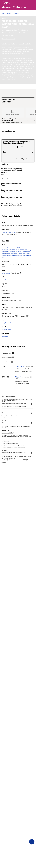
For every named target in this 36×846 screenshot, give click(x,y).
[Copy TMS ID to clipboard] (31, 413)
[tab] (7, 353)
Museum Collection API (20, 406)
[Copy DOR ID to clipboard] (31, 423)
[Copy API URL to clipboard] (31, 404)
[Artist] (9, 30)
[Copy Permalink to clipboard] (31, 453)
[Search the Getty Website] (33, 4)
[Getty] (6, 3)
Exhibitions (6, 362)
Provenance (6, 353)
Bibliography (7, 357)
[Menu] (31, 841)
